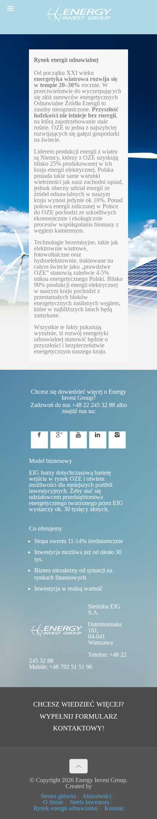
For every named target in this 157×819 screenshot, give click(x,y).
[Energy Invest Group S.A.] (78, 19)
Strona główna (58, 796)
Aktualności (96, 796)
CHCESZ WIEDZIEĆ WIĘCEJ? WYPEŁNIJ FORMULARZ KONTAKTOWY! (78, 716)
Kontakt (114, 808)
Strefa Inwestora (89, 802)
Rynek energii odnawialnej (66, 808)
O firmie (53, 802)
